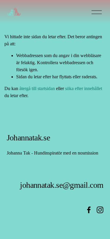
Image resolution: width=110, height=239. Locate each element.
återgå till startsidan (37, 88)
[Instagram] (100, 209)
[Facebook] (88, 209)
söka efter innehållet (83, 88)
